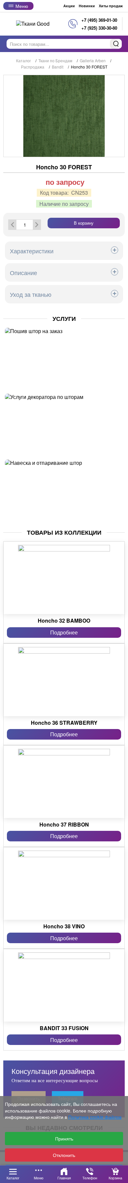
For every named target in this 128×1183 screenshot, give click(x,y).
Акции (69, 6)
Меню (21, 6)
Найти (116, 44)
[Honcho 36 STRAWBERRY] (64, 680)
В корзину (84, 223)
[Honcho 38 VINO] (64, 883)
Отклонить (64, 1155)
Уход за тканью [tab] (31, 294)
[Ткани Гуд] (32, 23)
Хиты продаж (111, 6)
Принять (64, 1138)
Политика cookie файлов (94, 1116)
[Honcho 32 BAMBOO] (64, 578)
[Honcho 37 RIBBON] (64, 782)
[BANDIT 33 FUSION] (64, 985)
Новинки (87, 6)
